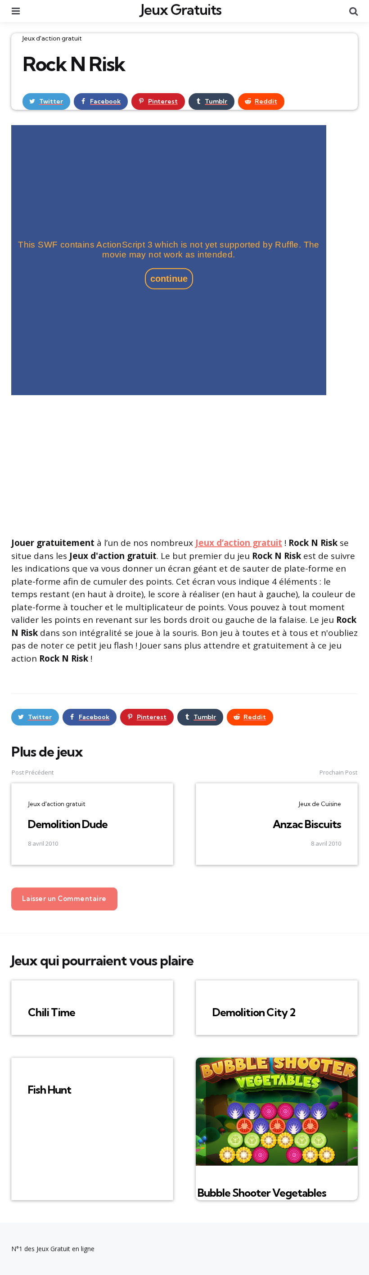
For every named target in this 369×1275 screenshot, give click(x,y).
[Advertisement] (184, 465)
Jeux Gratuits (181, 9)
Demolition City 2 (253, 1012)
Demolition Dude (68, 824)
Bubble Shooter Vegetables (262, 1192)
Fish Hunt (49, 1089)
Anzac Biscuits (307, 824)
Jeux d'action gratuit (52, 38)
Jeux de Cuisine (319, 803)
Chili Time (51, 1012)
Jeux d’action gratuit (238, 543)
